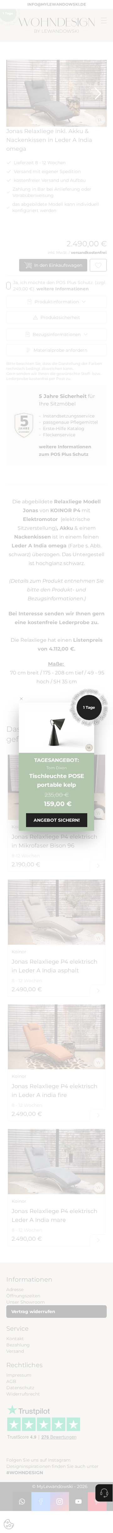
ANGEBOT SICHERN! (57, 820)
